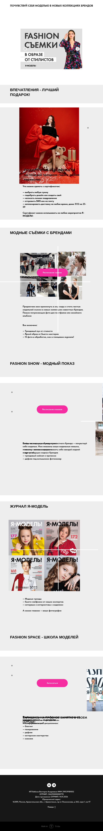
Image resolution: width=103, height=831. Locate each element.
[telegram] (54, 785)
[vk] (49, 785)
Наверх (51, 807)
